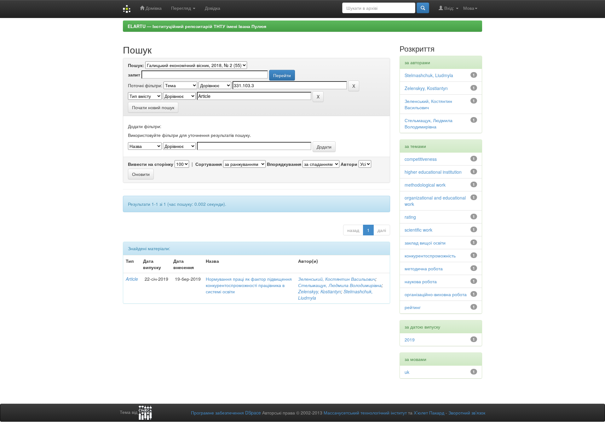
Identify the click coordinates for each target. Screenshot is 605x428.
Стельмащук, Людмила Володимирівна (340, 285)
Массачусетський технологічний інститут (365, 412)
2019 (410, 339)
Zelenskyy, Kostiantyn (319, 291)
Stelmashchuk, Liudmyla (429, 75)
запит (134, 74)
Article (132, 279)
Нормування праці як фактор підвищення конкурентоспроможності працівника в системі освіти (249, 285)
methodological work (425, 185)
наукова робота (421, 281)
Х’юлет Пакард (429, 412)
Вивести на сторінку (150, 164)
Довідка (212, 8)
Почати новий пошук (153, 107)
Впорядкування (284, 164)
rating (410, 217)
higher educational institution (433, 172)
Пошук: (136, 65)
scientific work (418, 230)
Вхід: (449, 8)
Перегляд (181, 8)
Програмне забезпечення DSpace (226, 412)
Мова (468, 8)
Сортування (208, 164)
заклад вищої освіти (425, 242)
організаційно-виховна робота (436, 294)
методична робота (424, 268)
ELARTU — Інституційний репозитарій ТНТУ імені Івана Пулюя (197, 26)
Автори (349, 164)
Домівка (153, 8)
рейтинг (413, 307)
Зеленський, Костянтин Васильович (336, 279)
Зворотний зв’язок (466, 412)
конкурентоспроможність (430, 255)
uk (407, 372)
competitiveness (421, 159)
